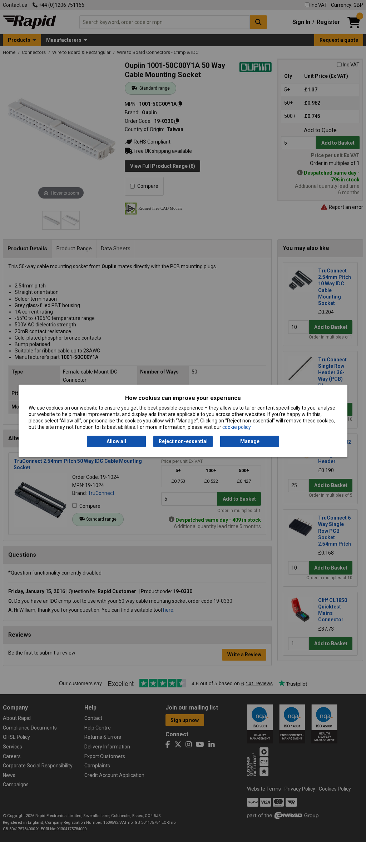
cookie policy (236, 427)
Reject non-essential (183, 441)
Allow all (116, 441)
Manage (249, 441)
